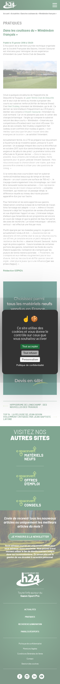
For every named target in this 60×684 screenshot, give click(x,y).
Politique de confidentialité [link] (30, 365)
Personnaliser (30, 359)
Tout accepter (30, 346)
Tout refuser (30, 353)
